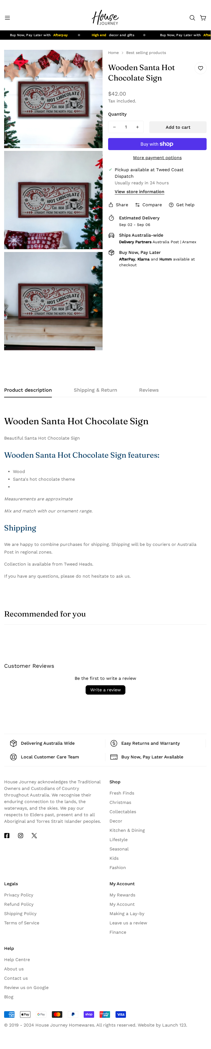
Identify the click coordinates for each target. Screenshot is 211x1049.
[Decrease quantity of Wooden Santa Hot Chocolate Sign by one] (114, 127)
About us (14, 968)
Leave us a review (128, 922)
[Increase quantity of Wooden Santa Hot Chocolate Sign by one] (137, 127)
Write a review (105, 689)
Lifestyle (118, 839)
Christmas (120, 802)
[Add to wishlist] (201, 68)
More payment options (157, 157)
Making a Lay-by (126, 913)
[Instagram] (20, 835)
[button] (192, 18)
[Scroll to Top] (200, 997)
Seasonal (119, 849)
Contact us (16, 978)
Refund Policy (18, 904)
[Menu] (7, 18)
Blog (8, 996)
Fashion (117, 867)
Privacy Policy (18, 895)
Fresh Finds (121, 793)
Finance (117, 932)
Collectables (122, 811)
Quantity (117, 114)
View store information (139, 191)
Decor (115, 821)
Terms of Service (21, 922)
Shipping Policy (20, 913)
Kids (114, 858)
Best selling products (146, 52)
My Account (122, 904)
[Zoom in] (94, 61)
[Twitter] (34, 835)
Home (113, 52)
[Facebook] (7, 835)
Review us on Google (26, 987)
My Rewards (122, 895)
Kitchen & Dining (127, 830)
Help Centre (17, 959)
